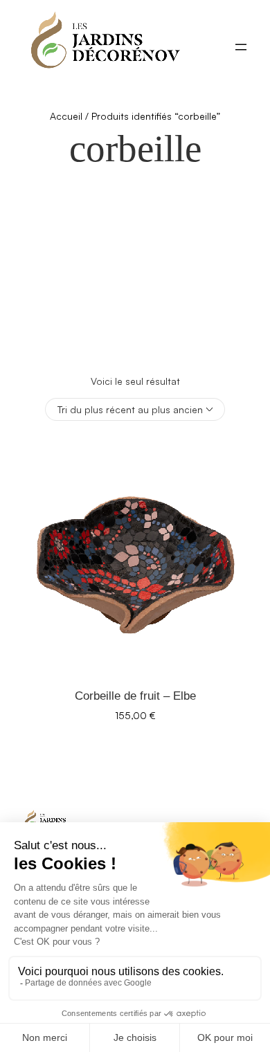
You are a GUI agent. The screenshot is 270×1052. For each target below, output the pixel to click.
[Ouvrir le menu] (241, 47)
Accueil (66, 116)
